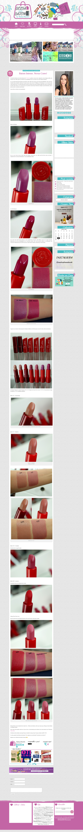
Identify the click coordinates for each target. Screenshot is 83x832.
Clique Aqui (12, 730)
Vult (39, 824)
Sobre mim (24, 25)
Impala (49, 814)
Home (18, 24)
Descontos (51, 811)
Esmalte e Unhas (42, 812)
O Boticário (31, 70)
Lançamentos (38, 815)
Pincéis (46, 818)
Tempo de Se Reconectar (60, 184)
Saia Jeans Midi (59, 183)
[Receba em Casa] (64, 286)
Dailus (48, 811)
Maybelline (42, 817)
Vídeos (37, 24)
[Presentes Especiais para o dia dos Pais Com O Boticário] (36, 756)
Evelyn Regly (68, 820)
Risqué (42, 821)
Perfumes (43, 818)
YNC (48, 824)
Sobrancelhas (47, 821)
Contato (47, 24)
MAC (43, 815)
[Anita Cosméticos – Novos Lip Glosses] (46, 756)
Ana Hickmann (36, 807)
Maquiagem (48, 815)
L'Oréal (52, 814)
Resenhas (31, 24)
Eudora (41, 814)
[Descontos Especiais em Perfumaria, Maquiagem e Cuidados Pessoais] (26, 756)
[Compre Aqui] (64, 223)
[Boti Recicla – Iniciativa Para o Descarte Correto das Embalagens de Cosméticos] (16, 756)
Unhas (42, 24)
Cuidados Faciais (44, 811)
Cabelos (45, 808)
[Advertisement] (64, 167)
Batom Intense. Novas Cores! (33, 73)
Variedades (49, 823)
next (38, 51)
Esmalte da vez (36, 812)
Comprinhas (35, 810)
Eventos (45, 814)
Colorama (50, 808)
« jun (63, 240)
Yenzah (45, 824)
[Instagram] (64, 268)
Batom (24, 70)
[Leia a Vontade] (31, 772)
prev (13, 51)
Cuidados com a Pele (43, 810)
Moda (46, 817)
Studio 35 (51, 821)
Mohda (48, 817)
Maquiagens (38, 817)
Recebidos (48, 819)
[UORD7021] (64, 83)
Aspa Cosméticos (42, 807)
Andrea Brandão (20, 742)
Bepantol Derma (40, 808)
